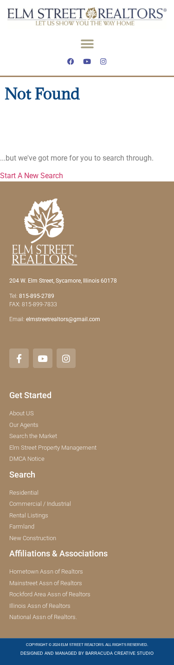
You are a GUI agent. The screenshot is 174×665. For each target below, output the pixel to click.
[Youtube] (87, 61)
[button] (87, 43)
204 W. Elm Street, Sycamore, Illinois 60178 (63, 281)
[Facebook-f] (19, 358)
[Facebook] (71, 61)
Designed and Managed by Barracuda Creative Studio (87, 653)
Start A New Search (31, 175)
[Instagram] (103, 61)
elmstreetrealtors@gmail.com (63, 319)
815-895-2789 (36, 296)
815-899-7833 (40, 304)
